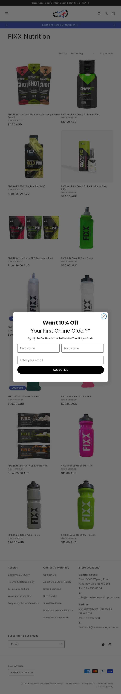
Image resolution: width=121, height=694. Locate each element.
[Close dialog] (104, 316)
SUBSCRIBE (60, 370)
